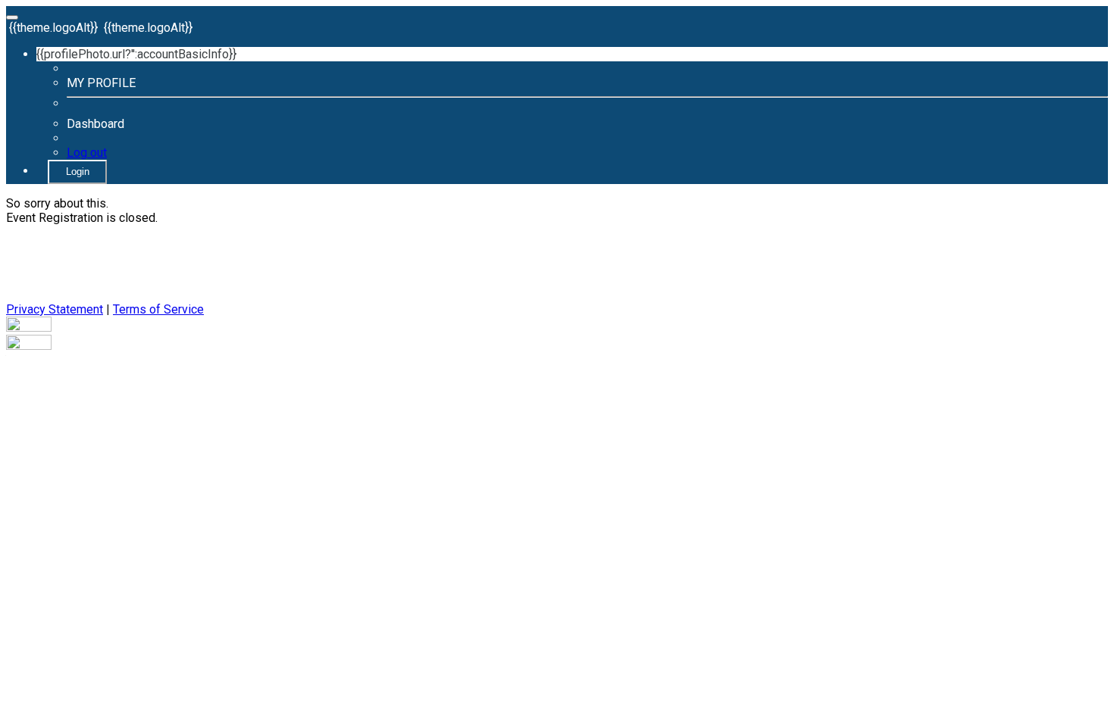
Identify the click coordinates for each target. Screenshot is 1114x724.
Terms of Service (158, 309)
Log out (87, 152)
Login (77, 171)
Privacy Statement (54, 309)
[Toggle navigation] (12, 17)
